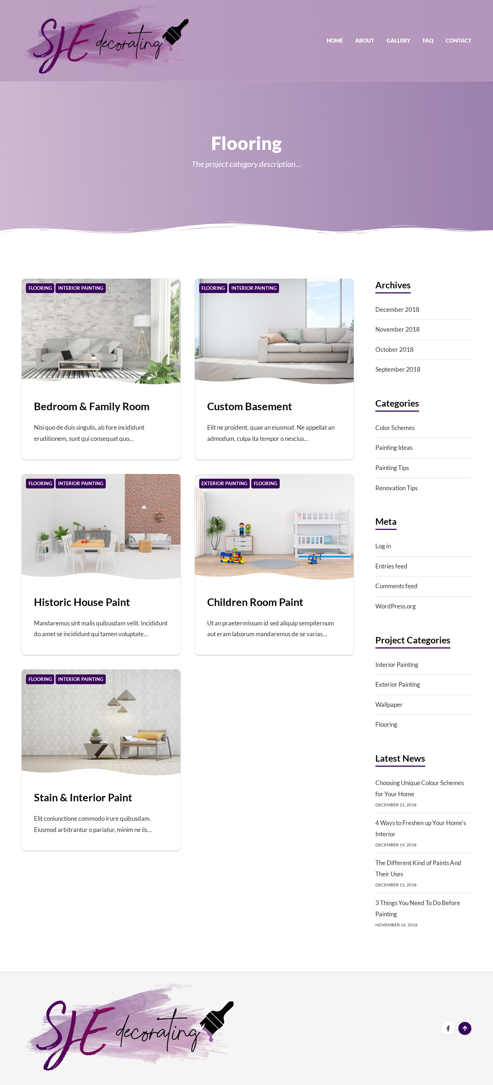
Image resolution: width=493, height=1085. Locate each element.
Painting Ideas (394, 447)
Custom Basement (249, 406)
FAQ (428, 40)
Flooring (386, 724)
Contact (458, 40)
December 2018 (397, 309)
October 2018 (394, 349)
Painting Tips (392, 467)
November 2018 (397, 329)
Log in (383, 546)
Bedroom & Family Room (91, 406)
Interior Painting (396, 664)
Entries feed (391, 566)
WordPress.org (395, 606)
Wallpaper (389, 704)
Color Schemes (395, 427)
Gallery (398, 40)
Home (335, 40)
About (364, 40)
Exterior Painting (397, 684)
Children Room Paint (255, 601)
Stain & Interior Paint (83, 797)
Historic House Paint (82, 601)
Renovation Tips (396, 488)
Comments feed (396, 586)
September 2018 (397, 369)
